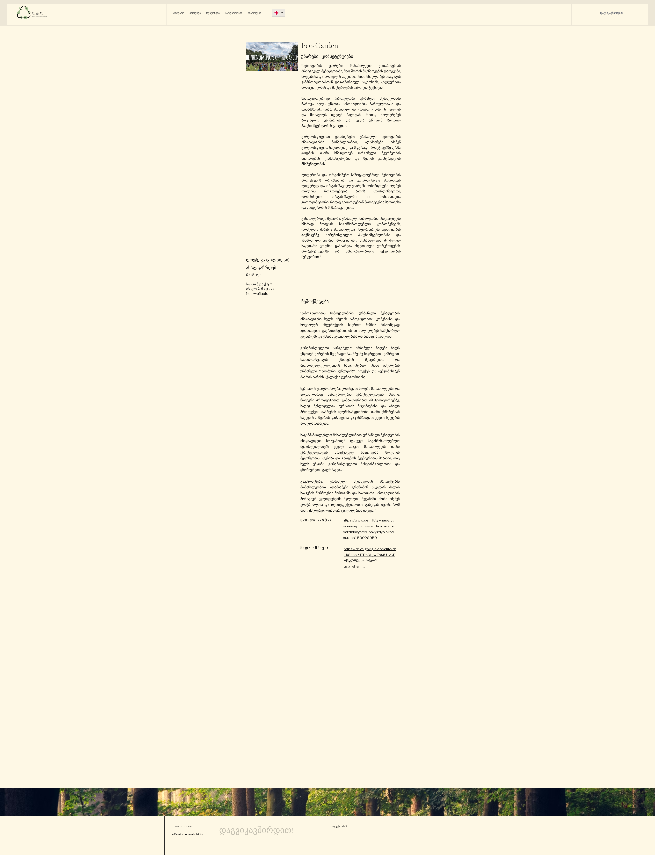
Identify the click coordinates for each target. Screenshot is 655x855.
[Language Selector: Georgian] (278, 13)
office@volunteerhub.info (187, 834)
